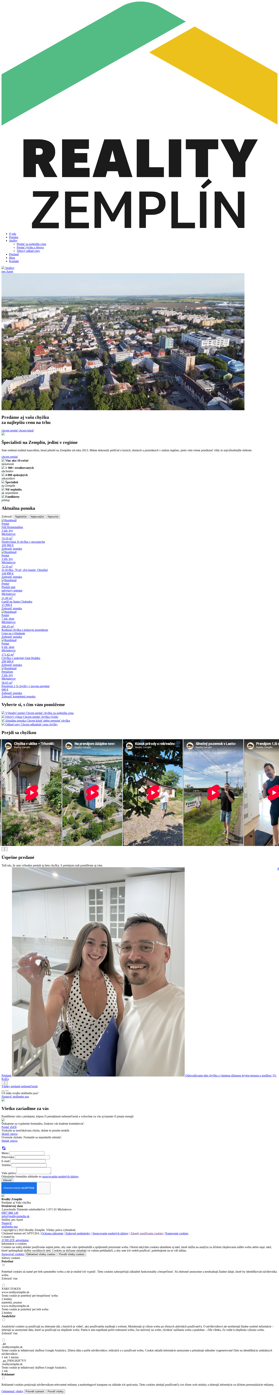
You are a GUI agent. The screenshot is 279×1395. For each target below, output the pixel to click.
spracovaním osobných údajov (60, 1176)
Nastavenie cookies (176, 1233)
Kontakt (14, 261)
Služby (13, 240)
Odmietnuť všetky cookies (40, 1254)
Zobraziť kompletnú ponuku (18, 696)
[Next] (6, 849)
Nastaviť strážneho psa (15, 1096)
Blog (12, 257)
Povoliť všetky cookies (71, 1254)
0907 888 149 (10, 1212)
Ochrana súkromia (52, 1233)
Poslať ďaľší (9, 1127)
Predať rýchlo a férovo (30, 247)
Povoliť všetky (56, 1391)
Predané (14, 254)
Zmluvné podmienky (77, 1233)
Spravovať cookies (13, 1254)
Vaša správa (9, 1173)
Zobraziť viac (10, 1278)
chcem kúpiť (26, 430)
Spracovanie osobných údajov (110, 1233)
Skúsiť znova (9, 1133)
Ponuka (13, 237)
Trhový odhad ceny (28, 250)
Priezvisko (8, 1157)
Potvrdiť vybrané (35, 1391)
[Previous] (3, 849)
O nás (12, 233)
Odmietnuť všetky (12, 1391)
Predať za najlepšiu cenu (31, 244)
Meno (5, 1153)
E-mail (5, 1161)
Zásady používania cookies (147, 1233)
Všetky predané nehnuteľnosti (20, 1086)
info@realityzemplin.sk (15, 1216)
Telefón (6, 1165)
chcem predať (10, 430)
